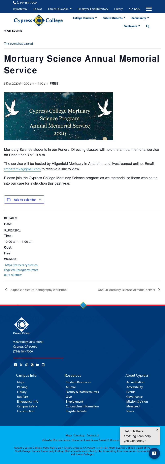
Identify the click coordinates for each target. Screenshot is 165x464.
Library (118, 9)
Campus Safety (27, 406)
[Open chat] (154, 453)
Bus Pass (22, 397)
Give (69, 397)
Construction (25, 411)
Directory (79, 435)
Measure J (133, 406)
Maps (20, 382)
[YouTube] (43, 365)
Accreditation (135, 382)
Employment (74, 401)
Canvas (37, 9)
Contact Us (93, 435)
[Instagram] (26, 365)
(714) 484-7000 (27, 2)
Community (138, 18)
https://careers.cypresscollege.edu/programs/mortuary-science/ (21, 270)
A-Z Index (134, 9)
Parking (22, 387)
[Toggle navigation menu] (148, 9)
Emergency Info (27, 401)
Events (130, 392)
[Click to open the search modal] (147, 26)
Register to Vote (76, 411)
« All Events (13, 30)
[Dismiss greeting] (157, 430)
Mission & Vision (137, 401)
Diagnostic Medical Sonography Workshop (38, 290)
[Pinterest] (32, 365)
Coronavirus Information (82, 406)
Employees (131, 26)
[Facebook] (15, 365)
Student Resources (78, 382)
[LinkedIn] (37, 365)
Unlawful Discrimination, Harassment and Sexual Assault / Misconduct (82, 439)
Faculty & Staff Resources (82, 392)
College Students (83, 18)
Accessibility (134, 387)
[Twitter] (21, 365)
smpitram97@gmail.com (22, 169)
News (130, 411)
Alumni (71, 387)
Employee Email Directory (93, 9)
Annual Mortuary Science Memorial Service (127, 290)
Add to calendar (25, 199)
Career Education (58, 9)
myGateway (20, 9)
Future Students (113, 18)
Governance (134, 397)
